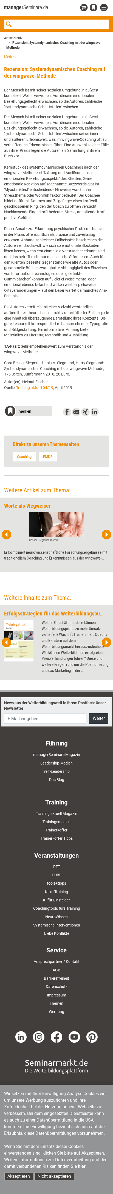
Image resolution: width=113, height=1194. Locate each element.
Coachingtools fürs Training (56, 908)
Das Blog (56, 779)
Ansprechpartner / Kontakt (57, 961)
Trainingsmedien (56, 822)
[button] (28, 411)
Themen (56, 1003)
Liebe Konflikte (56, 933)
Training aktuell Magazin (56, 813)
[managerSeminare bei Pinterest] (92, 1036)
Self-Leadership (56, 771)
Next (106, 535)
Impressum (56, 995)
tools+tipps (56, 883)
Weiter (99, 718)
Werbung (56, 1011)
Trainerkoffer (56, 830)
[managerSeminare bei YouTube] (74, 1036)
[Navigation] (104, 8)
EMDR (48, 457)
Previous (6, 535)
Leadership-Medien (56, 763)
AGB (56, 970)
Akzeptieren (18, 1176)
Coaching (24, 457)
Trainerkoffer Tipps (57, 838)
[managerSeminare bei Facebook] (56, 1036)
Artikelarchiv (13, 38)
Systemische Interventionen (56, 925)
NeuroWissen (56, 917)
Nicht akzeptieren (54, 1176)
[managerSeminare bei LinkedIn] (21, 1036)
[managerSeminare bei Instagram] (38, 1036)
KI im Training (56, 892)
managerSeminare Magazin (56, 754)
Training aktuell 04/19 (34, 387)
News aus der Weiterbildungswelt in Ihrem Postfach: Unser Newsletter (55, 706)
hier (82, 1166)
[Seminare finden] (56, 1066)
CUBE (56, 875)
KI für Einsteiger (56, 900)
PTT (56, 867)
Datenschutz (56, 986)
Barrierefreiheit (56, 978)
